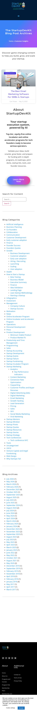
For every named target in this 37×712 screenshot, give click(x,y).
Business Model (17, 279)
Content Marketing (18, 377)
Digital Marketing (17, 395)
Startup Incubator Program (17, 364)
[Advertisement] (18, 623)
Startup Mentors (13, 419)
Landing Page (16, 290)
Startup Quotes (12, 427)
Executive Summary (18, 282)
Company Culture (17, 306)
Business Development (20, 253)
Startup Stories (12, 432)
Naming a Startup (17, 295)
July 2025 (10, 500)
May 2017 (10, 584)
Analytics (14, 369)
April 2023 (10, 545)
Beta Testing (15, 277)
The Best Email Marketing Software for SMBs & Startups (18, 94)
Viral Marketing (16, 416)
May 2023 (10, 542)
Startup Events (12, 356)
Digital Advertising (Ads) (20, 393)
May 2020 (10, 563)
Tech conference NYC (19, 440)
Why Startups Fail (13, 459)
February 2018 (12, 579)
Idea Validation (16, 287)
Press (8, 329)
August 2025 (11, 497)
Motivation (10, 311)
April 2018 (10, 576)
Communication (13, 235)
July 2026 (10, 479)
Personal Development (15, 327)
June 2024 (10, 513)
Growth (9, 250)
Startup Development (15, 353)
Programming (12, 345)
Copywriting (15, 385)
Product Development (15, 332)
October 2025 (12, 492)
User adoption (16, 269)
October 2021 (12, 558)
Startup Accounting (14, 351)
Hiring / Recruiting (17, 261)
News (8, 314)
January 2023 (11, 550)
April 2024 (10, 518)
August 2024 (11, 508)
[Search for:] (14, 199)
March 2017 (11, 589)
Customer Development (16, 237)
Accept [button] (21, 708)
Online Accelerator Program (18, 316)
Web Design (11, 456)
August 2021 (11, 560)
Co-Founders (11, 229)
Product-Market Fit (18, 337)
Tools (8, 443)
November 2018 (13, 574)
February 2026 (12, 487)
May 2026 (10, 481)
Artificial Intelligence (14, 224)
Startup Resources (14, 430)
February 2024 (12, 523)
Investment (11, 301)
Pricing (13, 406)
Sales (8, 348)
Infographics (11, 298)
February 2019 (12, 571)
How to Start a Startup (15, 274)
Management (11, 303)
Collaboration (12, 232)
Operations (11, 324)
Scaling (13, 266)
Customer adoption (18, 256)
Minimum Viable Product (20, 335)
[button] (18, 16)
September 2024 (13, 505)
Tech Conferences (13, 437)
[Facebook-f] (6, 658)
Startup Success (16, 308)
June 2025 (10, 502)
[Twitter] (3, 658)
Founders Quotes (13, 248)
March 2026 (11, 484)
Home (11, 41)
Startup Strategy (13, 435)
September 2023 (13, 534)
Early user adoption (18, 258)
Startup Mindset (13, 422)
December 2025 (12, 489)
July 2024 (10, 510)
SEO (12, 411)
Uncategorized (12, 445)
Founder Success (13, 245)
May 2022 (10, 555)
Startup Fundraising (14, 361)
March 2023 (11, 547)
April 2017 (10, 587)
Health (9, 272)
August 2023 (11, 537)
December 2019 (12, 566)
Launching (14, 264)
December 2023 (12, 529)
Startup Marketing (13, 366)
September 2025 (13, 495)
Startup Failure (12, 358)
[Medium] (15, 658)
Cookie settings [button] (10, 708)
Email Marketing (17, 398)
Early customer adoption (16, 240)
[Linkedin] (9, 658)
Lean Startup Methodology (21, 293)
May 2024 (10, 516)
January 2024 (11, 526)
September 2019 (13, 568)
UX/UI (8, 448)
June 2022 (10, 552)
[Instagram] (12, 658)
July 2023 (10, 539)
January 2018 (11, 581)
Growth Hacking (17, 401)
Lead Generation (17, 403)
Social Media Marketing (20, 414)
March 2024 (11, 521)
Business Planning (14, 227)
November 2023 (13, 531)
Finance (9, 243)
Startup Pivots (12, 424)
